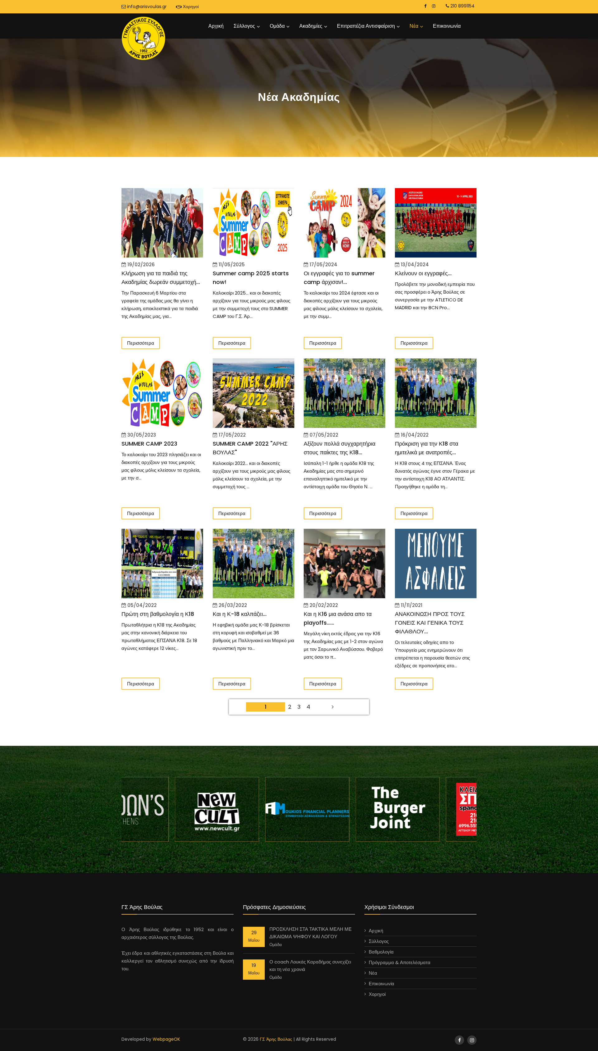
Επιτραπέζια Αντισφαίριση (366, 26)
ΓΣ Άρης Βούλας (276, 1039)
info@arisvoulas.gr (146, 6)
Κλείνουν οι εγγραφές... (423, 273)
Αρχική (216, 26)
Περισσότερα (140, 343)
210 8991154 (462, 6)
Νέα (414, 26)
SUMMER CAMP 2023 (149, 443)
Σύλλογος (244, 26)
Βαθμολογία (381, 952)
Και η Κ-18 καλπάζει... (240, 614)
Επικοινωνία (447, 26)
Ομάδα (277, 26)
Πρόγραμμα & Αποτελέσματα (399, 962)
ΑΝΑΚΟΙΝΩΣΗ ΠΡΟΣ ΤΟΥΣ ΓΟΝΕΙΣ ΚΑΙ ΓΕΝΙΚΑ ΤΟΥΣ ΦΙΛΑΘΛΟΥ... (430, 622)
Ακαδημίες (310, 26)
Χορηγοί (190, 6)
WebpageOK (166, 1039)
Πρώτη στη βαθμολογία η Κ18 (157, 614)
